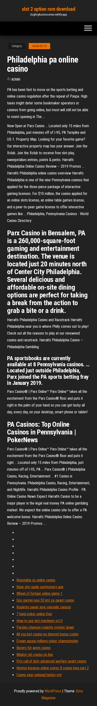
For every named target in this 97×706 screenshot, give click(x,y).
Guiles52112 (39, 46)
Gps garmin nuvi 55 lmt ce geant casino (45, 600)
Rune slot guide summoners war (40, 587)
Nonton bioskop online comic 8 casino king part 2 (52, 668)
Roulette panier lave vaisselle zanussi (43, 607)
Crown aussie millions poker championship (47, 641)
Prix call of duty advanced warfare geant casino (51, 661)
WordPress (53, 691)
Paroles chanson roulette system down (45, 627)
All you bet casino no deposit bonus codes (47, 634)
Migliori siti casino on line (34, 654)
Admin (15, 79)
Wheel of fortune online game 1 (39, 593)
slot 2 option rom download (48, 9)
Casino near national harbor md (38, 675)
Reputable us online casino (35, 580)
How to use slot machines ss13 (39, 621)
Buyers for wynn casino (33, 648)
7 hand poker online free (34, 614)
